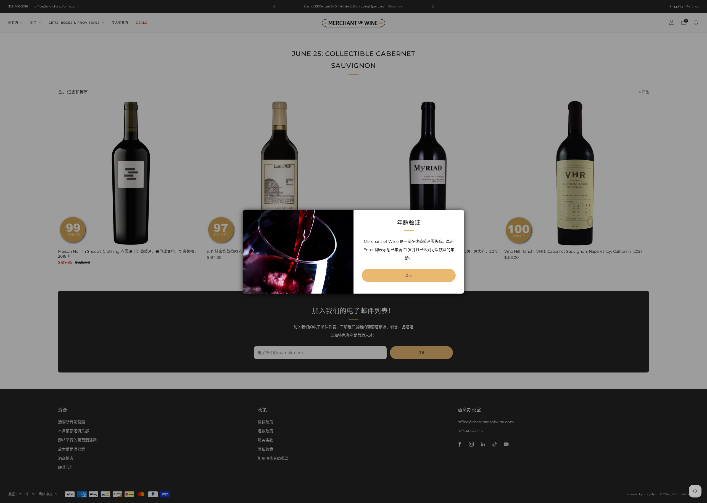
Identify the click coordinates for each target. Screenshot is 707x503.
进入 (408, 275)
